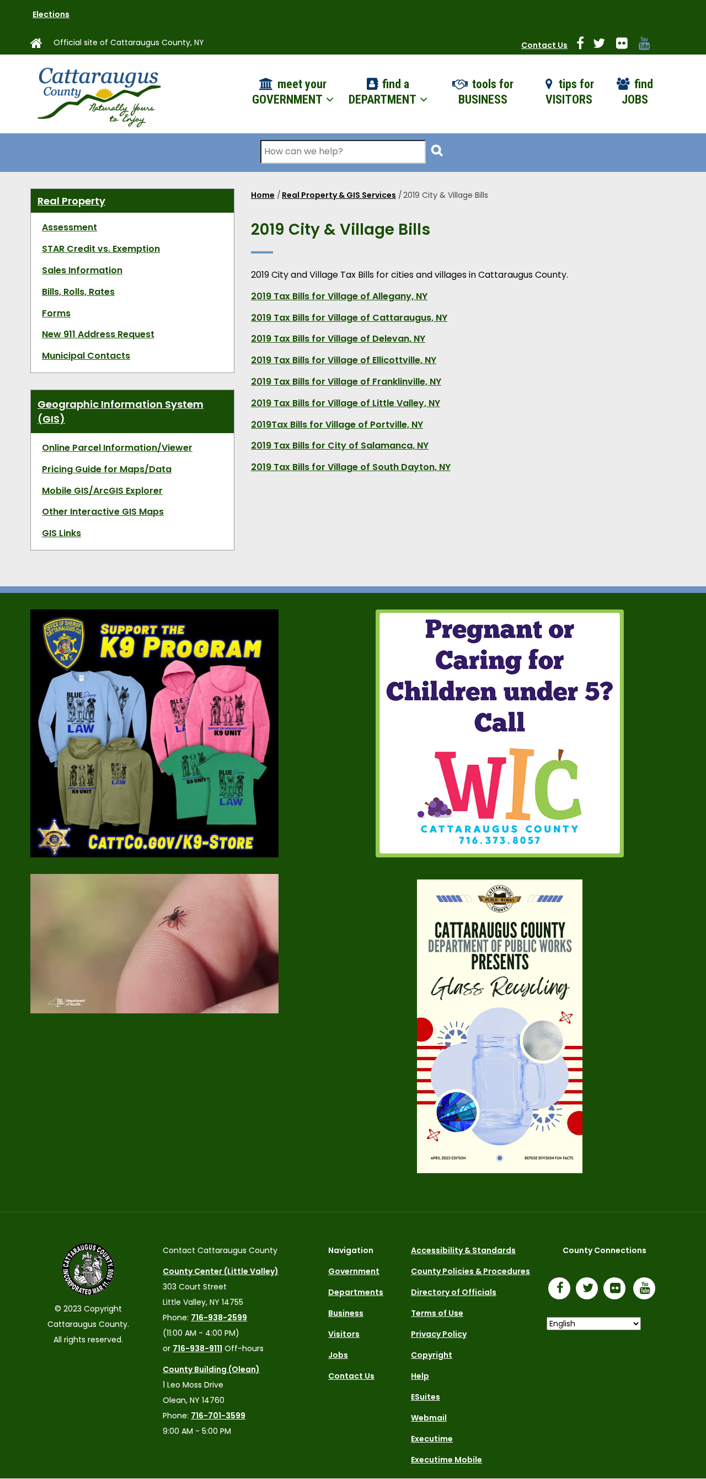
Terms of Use (437, 1313)
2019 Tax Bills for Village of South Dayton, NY (351, 467)
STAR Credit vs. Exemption (101, 248)
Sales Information (82, 270)
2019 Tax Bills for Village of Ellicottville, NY (343, 360)
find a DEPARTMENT (384, 92)
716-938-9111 (197, 1348)
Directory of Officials (453, 1292)
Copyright (431, 1355)
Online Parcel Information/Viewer (117, 447)
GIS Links (61, 533)
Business (345, 1313)
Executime (432, 1438)
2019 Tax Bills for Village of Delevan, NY (338, 338)
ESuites (425, 1396)
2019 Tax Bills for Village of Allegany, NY (339, 296)
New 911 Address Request (98, 334)
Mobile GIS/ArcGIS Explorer (102, 490)
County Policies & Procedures (470, 1271)
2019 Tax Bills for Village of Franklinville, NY (346, 381)
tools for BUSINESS (486, 92)
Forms (56, 313)
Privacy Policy (439, 1334)
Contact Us (544, 45)
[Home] (98, 94)
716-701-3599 (218, 1415)
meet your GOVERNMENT (289, 92)
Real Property (71, 201)
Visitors (344, 1334)
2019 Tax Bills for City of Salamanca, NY (340, 445)
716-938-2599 (219, 1317)
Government (353, 1271)
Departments (355, 1292)
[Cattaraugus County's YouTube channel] (649, 45)
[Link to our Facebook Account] (584, 45)
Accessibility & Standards (463, 1250)
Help (420, 1375)
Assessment (69, 227)
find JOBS (637, 92)
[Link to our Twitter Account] (603, 45)
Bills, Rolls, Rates (78, 291)
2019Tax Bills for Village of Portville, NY (337, 424)
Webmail (429, 1417)
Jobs (338, 1355)
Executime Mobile (446, 1459)
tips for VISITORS (570, 92)
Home (263, 195)
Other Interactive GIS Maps (103, 511)
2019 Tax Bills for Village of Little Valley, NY (345, 403)
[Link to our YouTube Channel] (647, 1289)
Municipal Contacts (86, 355)
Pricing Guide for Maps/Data (107, 469)
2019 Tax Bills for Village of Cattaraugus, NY (349, 317)
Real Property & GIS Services (339, 195)
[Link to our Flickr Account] (626, 45)
